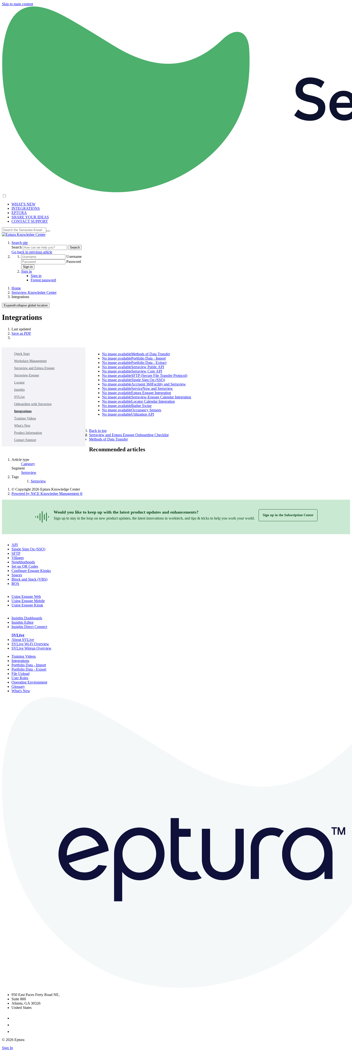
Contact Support (25, 440)
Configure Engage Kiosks (31, 571)
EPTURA (19, 213)
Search (17, 247)
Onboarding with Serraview (33, 404)
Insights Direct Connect (29, 627)
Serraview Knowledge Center (34, 292)
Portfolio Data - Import (28, 665)
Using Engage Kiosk (27, 605)
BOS (15, 584)
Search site (19, 243)
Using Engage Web (26, 596)
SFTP (15, 553)
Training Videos (25, 418)
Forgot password (43, 280)
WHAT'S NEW (23, 204)
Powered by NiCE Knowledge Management (47, 494)
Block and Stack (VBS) (29, 579)
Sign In (7, 1048)
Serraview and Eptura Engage (34, 368)
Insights (19, 389)
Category (28, 464)
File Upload (20, 674)
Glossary (18, 686)
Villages (17, 558)
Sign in (28, 267)
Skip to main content (17, 4)
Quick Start (22, 354)
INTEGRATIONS (25, 208)
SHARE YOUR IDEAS (30, 217)
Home (16, 288)
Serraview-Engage (26, 375)
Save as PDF (21, 333)
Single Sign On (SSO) (28, 549)
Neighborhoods (23, 562)
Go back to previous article (31, 252)
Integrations (23, 411)
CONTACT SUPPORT (29, 221)
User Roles (19, 678)
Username (74, 257)
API (14, 545)
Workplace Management (30, 361)
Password (73, 262)
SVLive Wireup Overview (31, 648)
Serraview (28, 472)
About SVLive (22, 640)
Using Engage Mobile (28, 601)
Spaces (16, 575)
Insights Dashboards (26, 618)
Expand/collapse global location (26, 305)
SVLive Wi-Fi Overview (30, 644)
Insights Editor (22, 622)
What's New (22, 425)
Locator (19, 382)
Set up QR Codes (24, 566)
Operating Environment (29, 682)
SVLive (19, 397)
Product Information (28, 433)
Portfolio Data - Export (28, 669)
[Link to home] (23, 234)
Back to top (98, 431)
